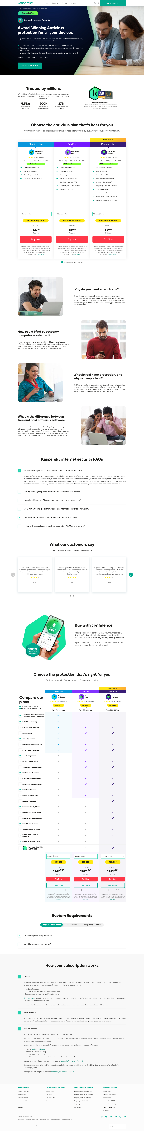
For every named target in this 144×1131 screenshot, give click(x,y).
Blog (36, 1125)
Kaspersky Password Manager (26, 1104)
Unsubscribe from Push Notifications (72, 1125)
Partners (64, 3)
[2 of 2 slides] (73, 596)
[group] (34, 574)
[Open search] (98, 3)
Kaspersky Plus (22, 1094)
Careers (61, 1125)
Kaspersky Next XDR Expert (110, 1101)
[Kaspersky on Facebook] (101, 1116)
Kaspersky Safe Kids (23, 1101)
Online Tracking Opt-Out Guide (31, 1119)
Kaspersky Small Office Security (83, 1091)
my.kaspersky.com (39, 1049)
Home (46, 3)
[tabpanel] (72, 939)
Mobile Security (50, 1097)
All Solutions (21, 1107)
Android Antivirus (50, 1091)
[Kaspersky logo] (25, 3)
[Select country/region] (95, 3)
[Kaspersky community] (125, 1116)
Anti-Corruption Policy (44, 1119)
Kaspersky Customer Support (71, 1061)
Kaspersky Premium (23, 1097)
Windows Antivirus (51, 1101)
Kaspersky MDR (107, 1097)
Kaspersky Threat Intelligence (110, 1104)
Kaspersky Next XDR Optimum (82, 1101)
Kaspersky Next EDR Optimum (82, 1097)
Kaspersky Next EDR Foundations (83, 1094)
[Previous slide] (13, 574)
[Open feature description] (20, 715)
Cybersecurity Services (109, 1094)
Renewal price (29, 998)
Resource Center (42, 1125)
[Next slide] (131, 574)
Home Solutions (23, 1087)
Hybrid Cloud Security (109, 1107)
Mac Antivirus (49, 1094)
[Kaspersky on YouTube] (116, 1116)
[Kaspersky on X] (106, 1116)
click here (40, 254)
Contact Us (20, 1125)
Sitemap (57, 1125)
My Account (113, 3)
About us (73, 3)
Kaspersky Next (107, 1091)
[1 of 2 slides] (71, 596)
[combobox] (36, 214)
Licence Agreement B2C (56, 1119)
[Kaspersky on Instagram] (120, 1116)
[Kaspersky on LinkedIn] (111, 1116)
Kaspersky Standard (23, 1091)
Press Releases (50, 1125)
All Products (77, 1107)
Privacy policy (21, 1119)
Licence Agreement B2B (67, 1119)
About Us (26, 1125)
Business (55, 3)
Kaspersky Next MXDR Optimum (83, 1104)
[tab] (51, 925)
